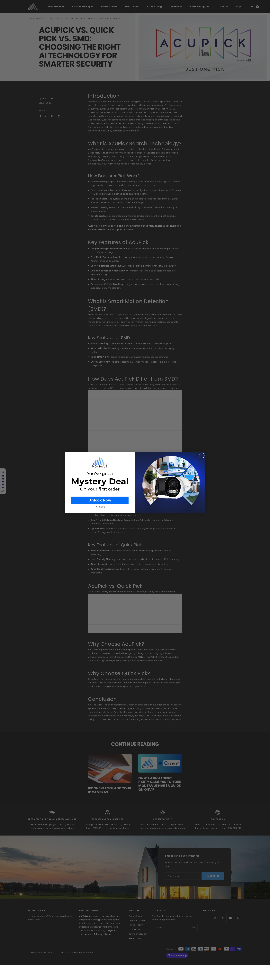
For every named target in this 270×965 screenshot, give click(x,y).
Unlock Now (99, 500)
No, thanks (99, 507)
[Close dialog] (201, 455)
